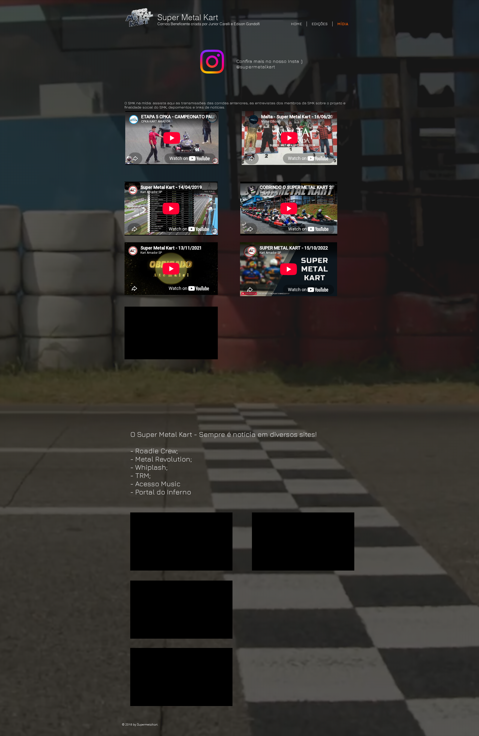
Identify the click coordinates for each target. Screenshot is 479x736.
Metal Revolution (162, 459)
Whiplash (150, 467)
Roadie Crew (155, 451)
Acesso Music (157, 484)
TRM (142, 475)
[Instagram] (212, 62)
